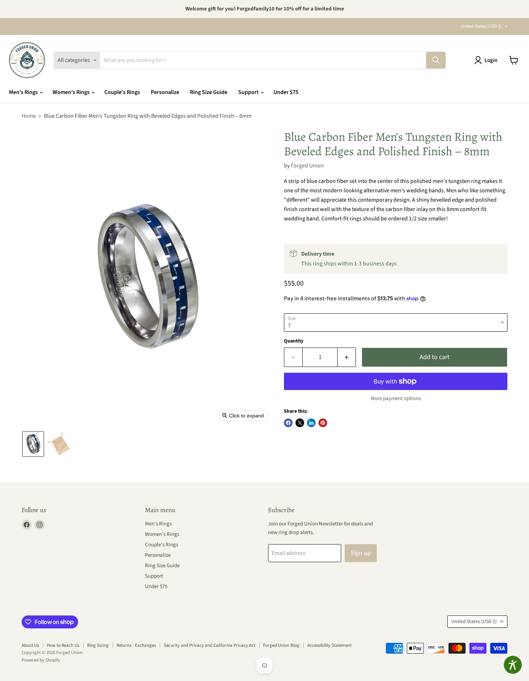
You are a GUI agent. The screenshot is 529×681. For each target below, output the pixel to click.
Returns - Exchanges (136, 645)
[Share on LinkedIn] (311, 422)
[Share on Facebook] (288, 422)
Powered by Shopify (41, 660)
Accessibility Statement (329, 645)
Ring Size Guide (208, 92)
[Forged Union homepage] (27, 60)
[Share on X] (299, 422)
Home (29, 116)
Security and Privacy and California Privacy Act (209, 645)
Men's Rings (24, 92)
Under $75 (285, 92)
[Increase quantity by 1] (347, 357)
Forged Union (307, 166)
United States (481, 26)
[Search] (436, 60)
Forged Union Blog (281, 645)
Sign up (361, 552)
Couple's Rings (122, 92)
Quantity (293, 341)
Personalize (165, 92)
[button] (487, 60)
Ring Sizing (98, 645)
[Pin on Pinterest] (322, 422)
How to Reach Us (63, 645)
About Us (30, 645)
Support (249, 92)
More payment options (396, 398)
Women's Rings (72, 92)
